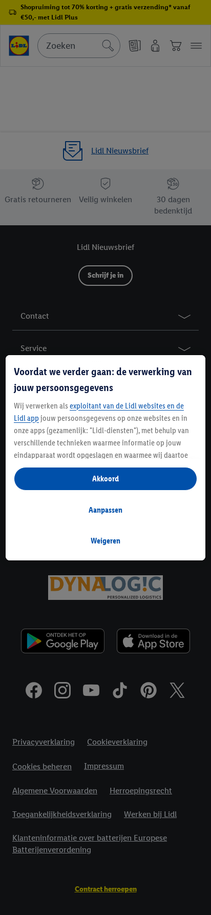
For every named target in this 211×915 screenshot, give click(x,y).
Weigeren (105, 541)
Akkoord (105, 478)
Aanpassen (105, 510)
